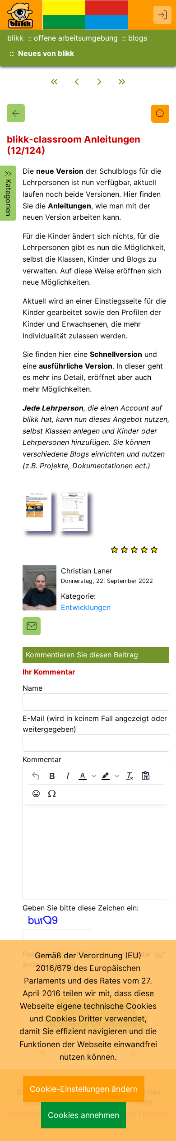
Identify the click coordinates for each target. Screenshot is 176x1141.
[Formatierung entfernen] (129, 776)
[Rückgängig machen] (36, 776)
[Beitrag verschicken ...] (32, 626)
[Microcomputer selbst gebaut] (99, 82)
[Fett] (52, 776)
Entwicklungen (86, 607)
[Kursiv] (67, 776)
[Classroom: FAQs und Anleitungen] (77, 82)
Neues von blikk (46, 53)
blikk (15, 37)
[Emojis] (36, 793)
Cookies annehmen (83, 1115)
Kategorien (8, 197)
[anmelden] (162, 15)
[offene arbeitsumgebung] (85, 13)
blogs (137, 37)
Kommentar (42, 759)
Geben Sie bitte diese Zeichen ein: (81, 907)
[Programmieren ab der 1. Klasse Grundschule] (54, 82)
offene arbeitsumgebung (76, 37)
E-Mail (95, 724)
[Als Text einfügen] (145, 776)
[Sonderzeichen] (52, 793)
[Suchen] (160, 114)
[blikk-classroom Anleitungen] (16, 113)
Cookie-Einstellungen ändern (84, 1089)
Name (32, 688)
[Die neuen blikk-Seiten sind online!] (122, 82)
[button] (87, 776)
